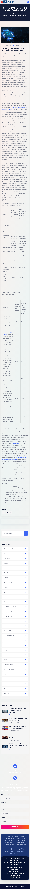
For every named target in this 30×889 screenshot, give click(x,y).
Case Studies (14, 860)
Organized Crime (8, 664)
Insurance (16, 875)
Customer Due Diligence (10, 606)
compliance (16, 443)
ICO (5, 640)
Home (13, 13)
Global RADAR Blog (10, 862)
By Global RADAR (8, 45)
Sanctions (7, 679)
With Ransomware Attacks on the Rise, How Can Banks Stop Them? (18, 745)
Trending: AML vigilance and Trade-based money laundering (17, 710)
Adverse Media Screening (10, 548)
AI (4, 553)
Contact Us (21, 862)
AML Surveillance (8, 558)
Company (3, 817)
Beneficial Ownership (9, 572)
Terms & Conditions (14, 866)
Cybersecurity (8, 611)
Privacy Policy (14, 864)
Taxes (5, 684)
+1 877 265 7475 (15, 784)
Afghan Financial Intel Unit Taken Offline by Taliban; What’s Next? (18, 736)
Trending (6, 693)
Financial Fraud (8, 616)
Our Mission (20, 858)
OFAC (5, 659)
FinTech (6, 626)
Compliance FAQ (12, 851)
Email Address (5, 794)
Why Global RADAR (17, 853)
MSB (11, 875)
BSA (5, 592)
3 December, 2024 (19, 45)
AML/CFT (6, 563)
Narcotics (6, 655)
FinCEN (6, 621)
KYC (5, 645)
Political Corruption (9, 669)
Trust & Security (14, 871)
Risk (5, 674)
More (5, 650)
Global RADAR (7, 630)
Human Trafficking (9, 635)
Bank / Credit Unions (11, 873)
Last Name (3, 810)
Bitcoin (6, 577)
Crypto (6, 601)
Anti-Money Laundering (10, 568)
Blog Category (8, 582)
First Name (3, 802)
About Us (13, 858)
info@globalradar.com (15, 772)
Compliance (7, 597)
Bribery (6, 587)
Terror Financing (8, 688)
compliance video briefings (15, 848)
